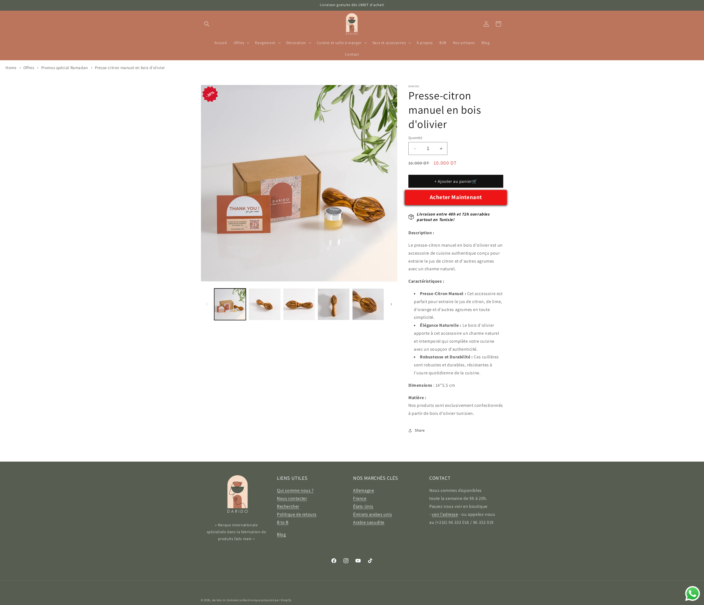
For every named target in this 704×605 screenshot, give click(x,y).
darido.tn (219, 600)
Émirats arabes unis (372, 514)
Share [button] (420, 430)
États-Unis (363, 506)
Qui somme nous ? (295, 490)
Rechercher (288, 506)
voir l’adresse (445, 514)
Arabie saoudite (368, 522)
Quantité (415, 137)
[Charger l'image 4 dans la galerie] (333, 304)
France (360, 498)
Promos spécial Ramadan (64, 67)
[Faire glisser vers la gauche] (207, 304)
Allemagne (363, 490)
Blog (281, 534)
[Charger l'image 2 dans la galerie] (264, 304)
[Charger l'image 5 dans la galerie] (368, 304)
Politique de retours (297, 514)
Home (11, 67)
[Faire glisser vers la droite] (391, 304)
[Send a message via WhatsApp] (692, 593)
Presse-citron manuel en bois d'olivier (130, 67)
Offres (29, 67)
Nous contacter (292, 498)
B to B (282, 522)
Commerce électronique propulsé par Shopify (259, 600)
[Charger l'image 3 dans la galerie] (299, 304)
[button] (207, 24)
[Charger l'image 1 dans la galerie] (230, 304)
